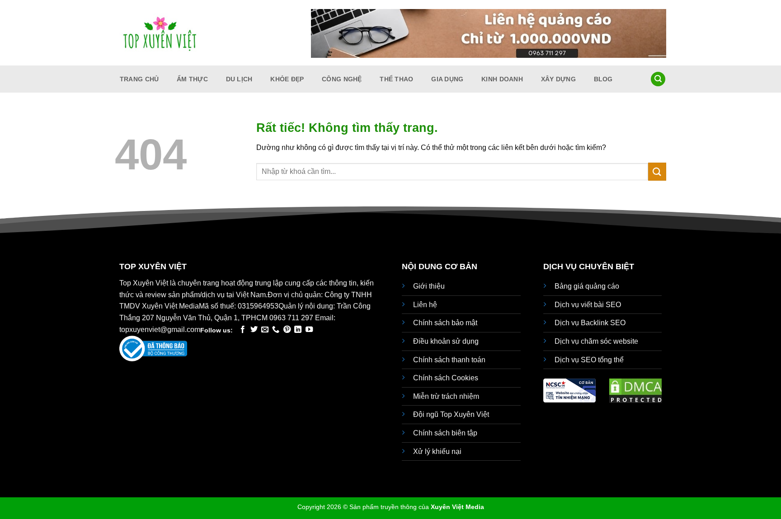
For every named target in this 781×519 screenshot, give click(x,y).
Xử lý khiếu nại (437, 451)
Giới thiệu (429, 286)
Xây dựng (558, 79)
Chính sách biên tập (445, 433)
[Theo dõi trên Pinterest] (287, 330)
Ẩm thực (192, 79)
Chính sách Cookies (445, 378)
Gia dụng (447, 79)
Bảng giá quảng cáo (587, 286)
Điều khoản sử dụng (446, 341)
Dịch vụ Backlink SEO (590, 323)
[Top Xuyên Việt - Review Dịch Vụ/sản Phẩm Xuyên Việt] (160, 33)
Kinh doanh (502, 79)
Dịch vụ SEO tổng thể (589, 360)
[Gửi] (657, 171)
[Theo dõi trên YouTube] (309, 330)
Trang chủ (139, 79)
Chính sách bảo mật (445, 323)
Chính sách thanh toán (449, 360)
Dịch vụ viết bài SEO (588, 305)
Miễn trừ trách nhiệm (446, 396)
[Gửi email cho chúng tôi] (264, 330)
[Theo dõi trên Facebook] (242, 330)
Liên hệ (425, 305)
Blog (603, 79)
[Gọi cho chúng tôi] (275, 330)
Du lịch (239, 79)
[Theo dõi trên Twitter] (254, 330)
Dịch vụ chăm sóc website (596, 341)
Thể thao (396, 79)
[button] (658, 79)
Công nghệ (342, 79)
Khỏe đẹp (287, 79)
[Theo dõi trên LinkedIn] (297, 330)
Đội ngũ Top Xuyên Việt (451, 414)
